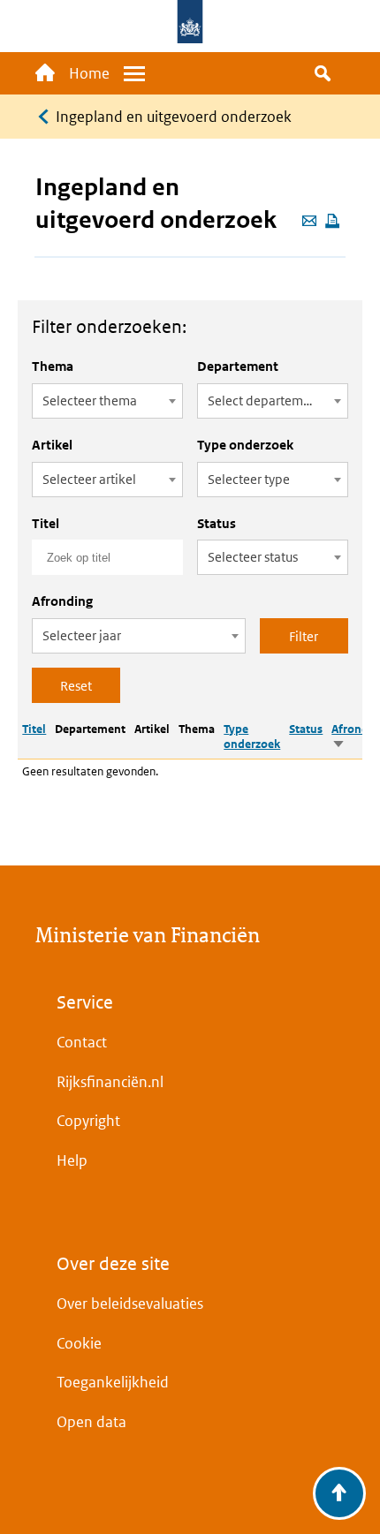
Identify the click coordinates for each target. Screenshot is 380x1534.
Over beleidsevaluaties (130, 1303)
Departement (237, 366)
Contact (82, 1042)
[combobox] (107, 401)
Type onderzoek (245, 444)
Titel (45, 523)
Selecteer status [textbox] (253, 556)
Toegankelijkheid (113, 1382)
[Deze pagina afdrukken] (332, 222)
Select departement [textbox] (265, 400)
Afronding (62, 601)
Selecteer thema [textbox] (89, 400)
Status (216, 523)
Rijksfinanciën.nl (110, 1082)
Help (72, 1160)
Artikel (52, 444)
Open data (91, 1422)
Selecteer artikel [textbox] (89, 479)
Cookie (79, 1343)
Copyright (88, 1120)
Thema (52, 366)
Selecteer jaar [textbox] (81, 635)
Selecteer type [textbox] (249, 479)
